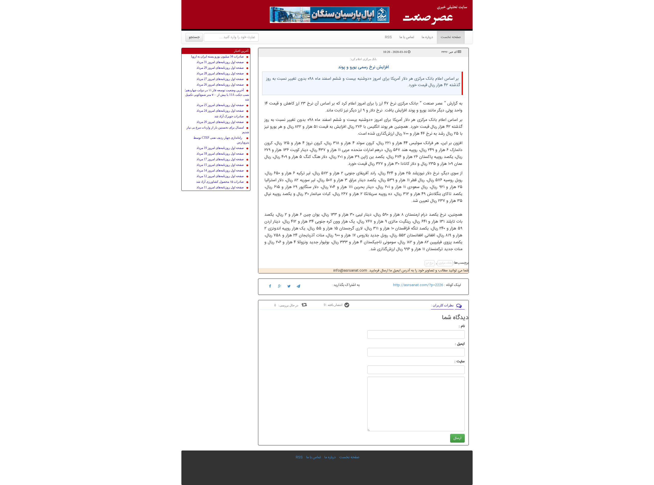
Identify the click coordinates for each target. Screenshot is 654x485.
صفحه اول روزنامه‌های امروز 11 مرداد (220, 187)
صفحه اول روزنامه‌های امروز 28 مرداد (220, 73)
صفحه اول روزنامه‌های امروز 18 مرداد (220, 153)
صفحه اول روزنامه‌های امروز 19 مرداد (220, 148)
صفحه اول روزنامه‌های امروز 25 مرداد (220, 105)
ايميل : (454, 344)
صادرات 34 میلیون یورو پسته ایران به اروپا (217, 56)
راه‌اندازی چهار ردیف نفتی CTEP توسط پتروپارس (221, 140)
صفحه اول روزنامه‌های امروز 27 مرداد (220, 79)
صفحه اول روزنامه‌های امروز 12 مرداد (220, 176)
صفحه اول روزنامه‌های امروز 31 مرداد (220, 62)
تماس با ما (407, 37)
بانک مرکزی (445, 263)
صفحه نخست (449, 37)
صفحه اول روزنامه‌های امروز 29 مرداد (220, 68)
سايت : (454, 361)
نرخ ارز (429, 263)
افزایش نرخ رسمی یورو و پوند (363, 67)
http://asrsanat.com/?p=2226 (418, 285)
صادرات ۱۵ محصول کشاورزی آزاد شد (220, 181)
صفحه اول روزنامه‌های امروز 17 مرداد (220, 159)
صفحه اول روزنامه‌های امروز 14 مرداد (220, 170)
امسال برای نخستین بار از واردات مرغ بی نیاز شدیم (217, 130)
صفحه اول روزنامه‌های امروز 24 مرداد (220, 110)
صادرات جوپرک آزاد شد (229, 116)
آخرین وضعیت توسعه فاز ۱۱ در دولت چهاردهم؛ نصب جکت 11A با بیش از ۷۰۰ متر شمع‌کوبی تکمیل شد (217, 94)
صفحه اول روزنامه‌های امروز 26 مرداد (220, 84)
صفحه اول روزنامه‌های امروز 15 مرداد (220, 165)
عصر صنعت (433, 103)
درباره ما (427, 37)
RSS (388, 37)
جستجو (194, 37)
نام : (454, 326)
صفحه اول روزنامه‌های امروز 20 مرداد (220, 122)
